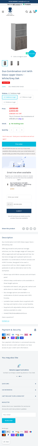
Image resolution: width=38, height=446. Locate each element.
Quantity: (5, 130)
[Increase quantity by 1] (22, 130)
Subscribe (8, 420)
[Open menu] (3, 12)
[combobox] (10, 204)
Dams (4, 86)
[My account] (30, 12)
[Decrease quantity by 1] (11, 130)
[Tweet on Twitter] (31, 228)
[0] (34, 12)
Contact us (5, 321)
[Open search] (27, 12)
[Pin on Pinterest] (27, 228)
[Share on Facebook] (23, 228)
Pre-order (19, 144)
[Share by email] (34, 228)
